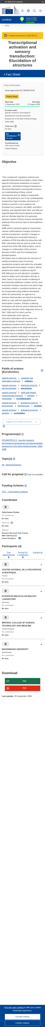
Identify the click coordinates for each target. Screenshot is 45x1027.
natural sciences (9, 378)
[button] (28, 11)
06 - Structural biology (11, 465)
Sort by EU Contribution (23, 554)
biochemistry (7, 406)
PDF (24, 688)
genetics (5, 413)
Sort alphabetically (8, 554)
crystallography (23, 399)
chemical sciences (29, 385)
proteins (38, 406)
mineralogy (7, 399)
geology (30, 396)
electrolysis (26, 388)
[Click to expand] (41, 565)
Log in (22, 11)
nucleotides (19, 413)
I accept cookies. (22, 1017)
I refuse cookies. (22, 1023)
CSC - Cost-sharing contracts (15, 492)
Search (34, 11)
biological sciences (29, 403)
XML (24, 681)
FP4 (7, 26)
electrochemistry (9, 388)
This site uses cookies (14, 1007)
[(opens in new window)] (10, 10)
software (29, 381)
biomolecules (24, 406)
